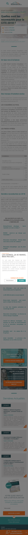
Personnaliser (10, 280)
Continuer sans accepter (17, 278)
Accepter (21, 280)
